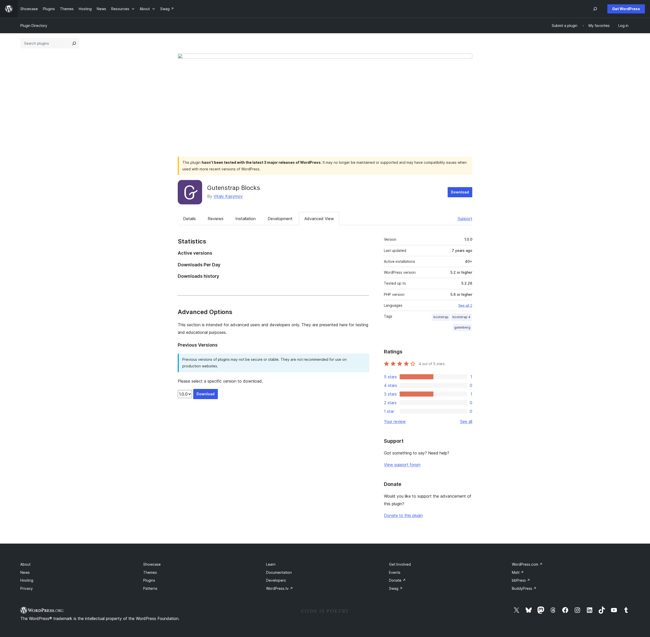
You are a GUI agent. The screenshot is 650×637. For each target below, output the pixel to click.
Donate (397, 580)
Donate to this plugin (403, 515)
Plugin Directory (33, 25)
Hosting (26, 580)
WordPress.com (527, 564)
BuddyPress (524, 588)
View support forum (402, 464)
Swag (396, 588)
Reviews (215, 218)
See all (466, 421)
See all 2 (465, 305)
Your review (395, 421)
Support (465, 218)
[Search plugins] (74, 43)
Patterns (150, 588)
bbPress (521, 580)
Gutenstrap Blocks (233, 187)
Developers (276, 580)
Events (394, 572)
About (25, 564)
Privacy (26, 588)
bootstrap (440, 317)
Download (460, 192)
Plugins (149, 580)
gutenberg (462, 327)
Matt (518, 572)
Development (280, 218)
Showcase (152, 564)
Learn (270, 564)
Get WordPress (626, 9)
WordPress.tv (279, 588)
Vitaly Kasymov (228, 196)
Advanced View (319, 218)
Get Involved (400, 564)
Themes (150, 572)
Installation (245, 218)
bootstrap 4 (461, 317)
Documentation (279, 572)
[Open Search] (595, 9)
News (25, 572)
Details (189, 218)
